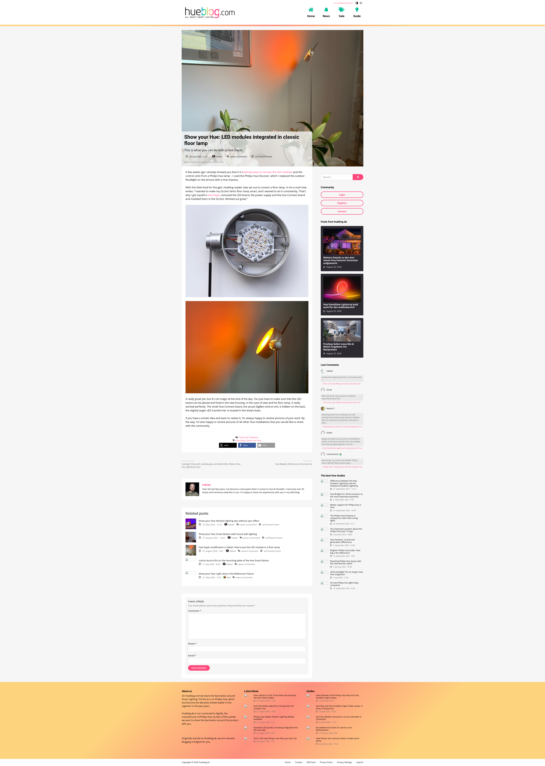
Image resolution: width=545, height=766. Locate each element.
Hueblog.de (210, 738)
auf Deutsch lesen (263, 156)
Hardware (253, 437)
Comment (194, 610)
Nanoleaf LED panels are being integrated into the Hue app (276, 728)
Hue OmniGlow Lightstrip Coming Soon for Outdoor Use (274, 707)
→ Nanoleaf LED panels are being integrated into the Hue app (342, 426)
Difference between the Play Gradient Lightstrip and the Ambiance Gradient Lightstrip (344, 483)
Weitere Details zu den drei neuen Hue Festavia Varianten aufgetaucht (340, 260)
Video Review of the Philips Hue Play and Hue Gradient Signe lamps (337, 696)
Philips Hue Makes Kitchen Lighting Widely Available (274, 718)
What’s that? (218, 162)
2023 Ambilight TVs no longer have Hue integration (346, 573)
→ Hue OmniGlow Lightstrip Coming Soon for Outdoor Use (342, 448)
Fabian (219, 156)
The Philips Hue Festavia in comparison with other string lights (344, 518)
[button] (228, 445)
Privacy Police (326, 762)
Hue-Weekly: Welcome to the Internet (293, 464)
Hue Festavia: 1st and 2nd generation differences (342, 541)
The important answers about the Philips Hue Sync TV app (346, 530)
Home (288, 762)
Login (342, 194)
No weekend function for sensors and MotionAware (334, 728)
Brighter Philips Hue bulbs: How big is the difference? (345, 551)
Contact (342, 211)
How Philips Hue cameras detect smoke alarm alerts (337, 739)
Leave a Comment (238, 156)
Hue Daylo (213, 195)
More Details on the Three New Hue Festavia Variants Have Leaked (275, 696)
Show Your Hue (254, 440)
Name (192, 643)
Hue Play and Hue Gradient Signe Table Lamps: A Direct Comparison (339, 707)
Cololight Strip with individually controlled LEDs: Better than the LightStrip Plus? (211, 465)
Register (342, 203)
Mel (228, 577)
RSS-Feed (311, 762)
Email (192, 655)
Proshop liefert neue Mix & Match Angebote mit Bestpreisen (338, 347)
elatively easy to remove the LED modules (267, 172)
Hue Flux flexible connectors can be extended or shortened (339, 718)
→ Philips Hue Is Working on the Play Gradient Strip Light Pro (342, 467)
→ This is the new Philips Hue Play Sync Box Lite (340, 384)
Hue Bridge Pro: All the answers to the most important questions (346, 495)
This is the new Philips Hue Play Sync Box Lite (275, 738)
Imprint (359, 762)
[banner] (210, 12)
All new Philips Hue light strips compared (344, 584)
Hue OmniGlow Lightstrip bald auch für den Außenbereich (340, 306)
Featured (243, 437)
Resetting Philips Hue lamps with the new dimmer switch (345, 562)
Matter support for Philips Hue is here (345, 506)
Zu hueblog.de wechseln (343, 3)
